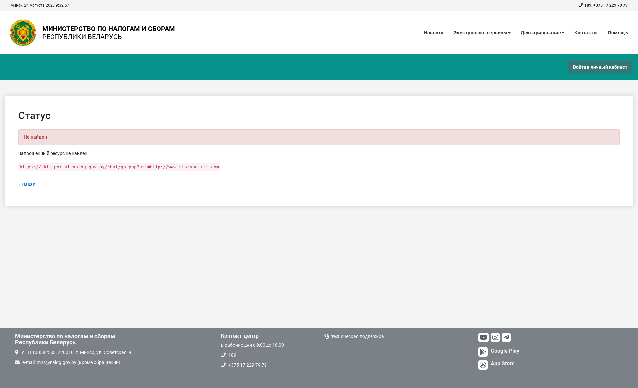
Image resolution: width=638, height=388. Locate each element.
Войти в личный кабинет (600, 67)
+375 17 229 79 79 (610, 5)
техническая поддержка (357, 336)
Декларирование (541, 32)
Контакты (586, 32)
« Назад (26, 184)
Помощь (618, 32)
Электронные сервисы (481, 32)
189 (588, 5)
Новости (434, 32)
